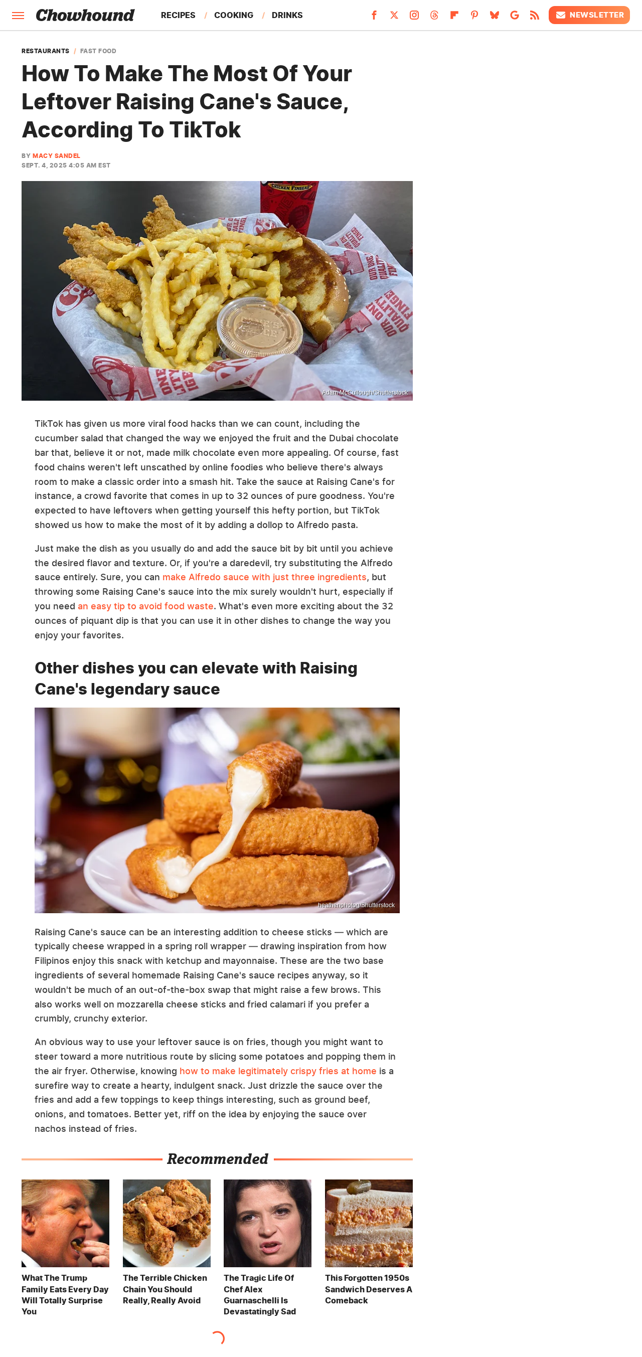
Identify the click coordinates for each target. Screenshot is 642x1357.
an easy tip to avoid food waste (146, 606)
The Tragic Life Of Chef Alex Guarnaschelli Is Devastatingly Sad (260, 1294)
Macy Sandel (57, 155)
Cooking (233, 15)
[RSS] (535, 18)
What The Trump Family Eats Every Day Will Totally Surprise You (65, 1294)
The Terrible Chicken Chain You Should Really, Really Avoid (165, 1289)
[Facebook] (374, 18)
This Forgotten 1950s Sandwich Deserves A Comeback (368, 1289)
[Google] (515, 18)
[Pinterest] (474, 18)
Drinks (287, 15)
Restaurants (46, 51)
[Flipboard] (454, 18)
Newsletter (597, 15)
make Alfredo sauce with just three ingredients (265, 577)
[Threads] (434, 18)
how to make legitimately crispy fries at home (278, 1071)
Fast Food (98, 51)
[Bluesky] (495, 18)
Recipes (178, 15)
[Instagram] (414, 18)
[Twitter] (394, 18)
